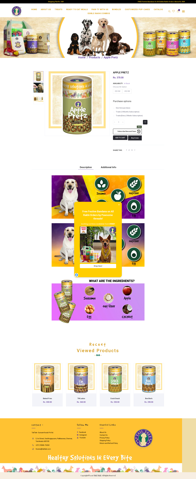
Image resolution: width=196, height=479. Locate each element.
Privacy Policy (104, 438)
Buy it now (135, 138)
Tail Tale (97, 475)
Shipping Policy (105, 440)
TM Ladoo (81, 398)
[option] (38, 76)
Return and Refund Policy (109, 443)
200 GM (117, 91)
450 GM (127, 91)
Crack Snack (115, 398)
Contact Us (104, 435)
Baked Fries (47, 398)
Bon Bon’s (148, 398)
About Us (103, 432)
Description (86, 167)
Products (98, 52)
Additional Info (108, 167)
